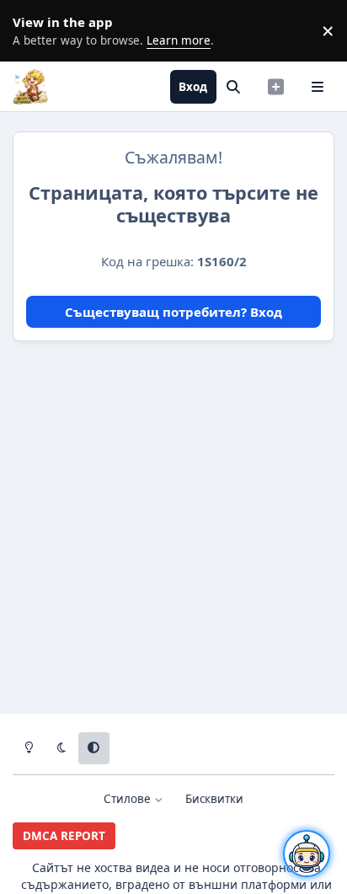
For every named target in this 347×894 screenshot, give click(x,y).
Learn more (33, 30)
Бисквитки (214, 798)
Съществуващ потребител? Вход (173, 311)
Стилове (129, 798)
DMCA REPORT (64, 835)
